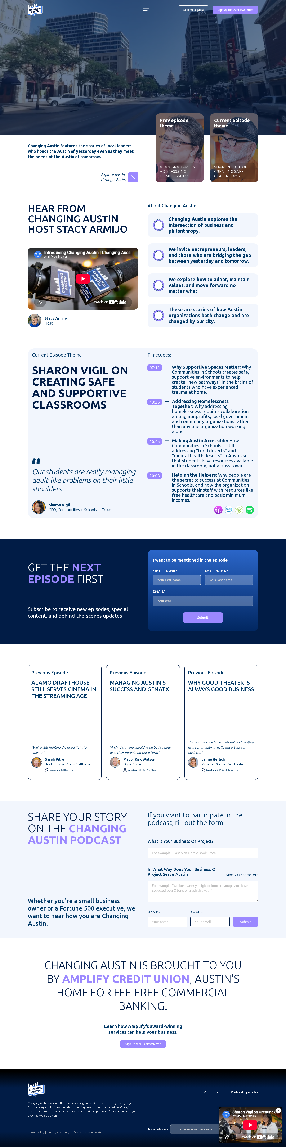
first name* (165, 570)
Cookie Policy (36, 1132)
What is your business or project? (181, 841)
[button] (146, 10)
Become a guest (193, 10)
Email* (159, 591)
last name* (216, 570)
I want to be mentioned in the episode (190, 560)
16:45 (154, 441)
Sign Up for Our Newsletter (235, 10)
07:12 (154, 367)
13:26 (154, 402)
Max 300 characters (242, 875)
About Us (211, 1092)
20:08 (154, 475)
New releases (158, 1129)
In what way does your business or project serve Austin (182, 872)
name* (154, 912)
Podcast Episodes (244, 1092)
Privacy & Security (58, 1132)
